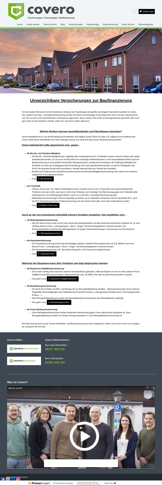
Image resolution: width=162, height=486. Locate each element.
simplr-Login (148, 11)
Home (20, 24)
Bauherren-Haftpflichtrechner (64, 279)
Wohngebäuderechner (50, 233)
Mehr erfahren (51, 465)
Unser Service (128, 24)
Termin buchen (50, 24)
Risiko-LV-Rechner (48, 205)
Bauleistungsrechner (60, 302)
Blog (63, 24)
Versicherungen (76, 24)
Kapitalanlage (93, 24)
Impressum (23, 477)
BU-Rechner (46, 179)
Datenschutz (12, 477)
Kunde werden (33, 24)
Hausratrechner (47, 254)
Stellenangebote (145, 24)
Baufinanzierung (110, 24)
